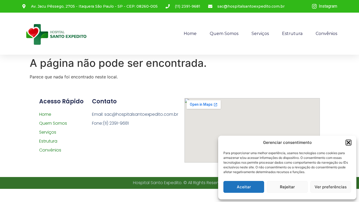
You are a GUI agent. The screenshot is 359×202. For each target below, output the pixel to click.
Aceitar (244, 186)
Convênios (326, 33)
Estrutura (292, 33)
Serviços (260, 33)
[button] (348, 142)
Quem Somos (224, 33)
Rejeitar (287, 186)
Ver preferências (331, 186)
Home (190, 33)
